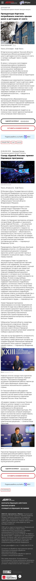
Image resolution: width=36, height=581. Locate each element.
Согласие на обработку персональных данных (17, 548)
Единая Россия (6, 184)
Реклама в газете (8, 505)
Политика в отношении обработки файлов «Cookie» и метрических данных (16, 554)
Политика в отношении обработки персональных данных (13, 551)
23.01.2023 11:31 (5, 7)
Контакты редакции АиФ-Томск (14, 503)
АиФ (14, 45)
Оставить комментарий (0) (18, 128)
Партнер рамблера (17, 572)
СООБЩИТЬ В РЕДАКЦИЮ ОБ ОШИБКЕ (15, 508)
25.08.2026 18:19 (6, 151)
